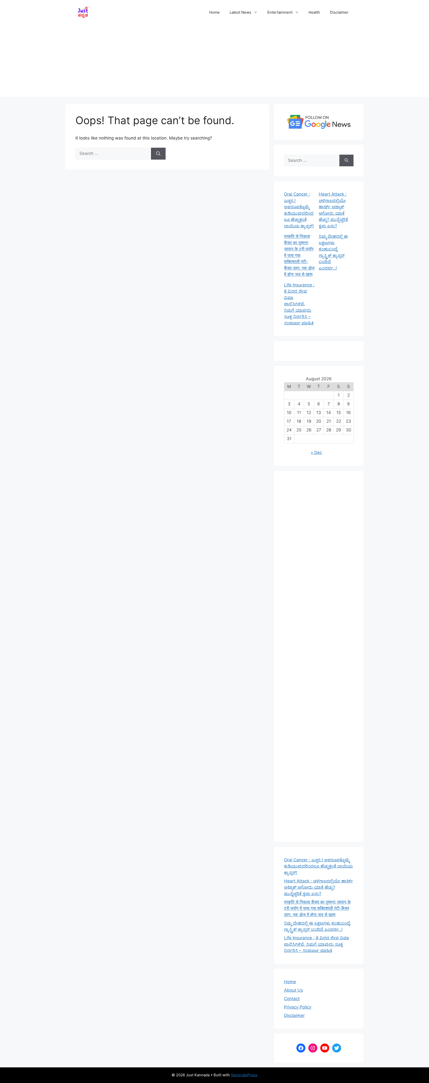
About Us (293, 990)
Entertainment (279, 12)
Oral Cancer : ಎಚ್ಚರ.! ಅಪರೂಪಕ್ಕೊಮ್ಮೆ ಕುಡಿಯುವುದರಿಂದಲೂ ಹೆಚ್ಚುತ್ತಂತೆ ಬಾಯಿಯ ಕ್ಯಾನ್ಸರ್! (318, 866)
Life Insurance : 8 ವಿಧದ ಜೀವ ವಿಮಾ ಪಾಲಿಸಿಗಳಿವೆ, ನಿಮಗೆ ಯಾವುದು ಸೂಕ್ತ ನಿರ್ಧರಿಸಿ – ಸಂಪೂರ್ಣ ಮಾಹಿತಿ (299, 303)
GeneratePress (244, 1075)
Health (314, 12)
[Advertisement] (214, 62)
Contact (292, 998)
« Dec (316, 452)
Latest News (240, 12)
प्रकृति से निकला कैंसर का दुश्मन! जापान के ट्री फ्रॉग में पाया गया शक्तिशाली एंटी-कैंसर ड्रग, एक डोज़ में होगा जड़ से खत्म (299, 255)
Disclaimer (339, 12)
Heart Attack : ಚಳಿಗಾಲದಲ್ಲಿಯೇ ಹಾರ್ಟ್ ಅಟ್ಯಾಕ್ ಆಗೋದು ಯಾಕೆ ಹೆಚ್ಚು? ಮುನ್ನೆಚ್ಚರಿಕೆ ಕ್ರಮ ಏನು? (318, 887)
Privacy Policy (297, 1007)
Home (214, 12)
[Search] (158, 154)
